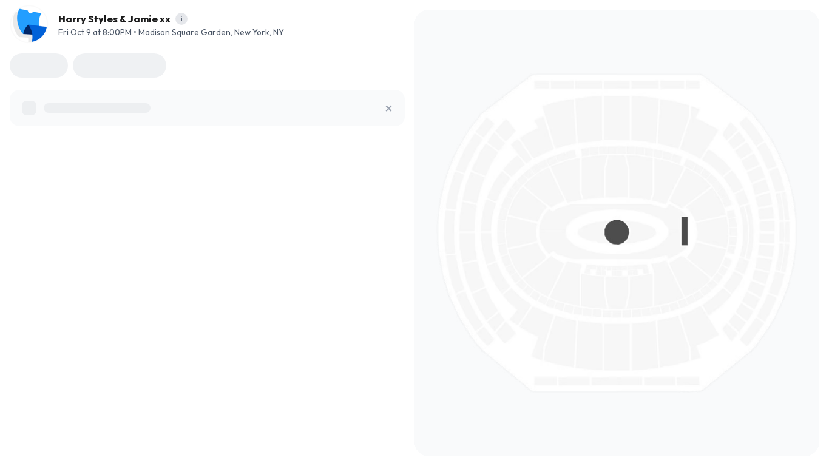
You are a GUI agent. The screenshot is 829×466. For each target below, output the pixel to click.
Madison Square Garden (184, 32)
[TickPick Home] (29, 24)
